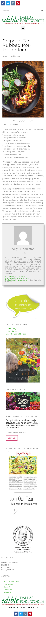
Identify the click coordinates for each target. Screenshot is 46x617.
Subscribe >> (11, 331)
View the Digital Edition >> (17, 334)
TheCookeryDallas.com (15, 276)
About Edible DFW (11, 581)
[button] (23, 28)
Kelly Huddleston (23, 249)
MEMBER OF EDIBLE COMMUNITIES (23, 608)
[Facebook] (3, 3)
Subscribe (8, 590)
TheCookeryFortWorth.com (17, 278)
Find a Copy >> (12, 329)
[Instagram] (13, 3)
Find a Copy (8, 584)
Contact (7, 587)
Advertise (7, 592)
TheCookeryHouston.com (16, 280)
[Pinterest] (18, 3)
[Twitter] (8, 3)
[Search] (42, 10)
